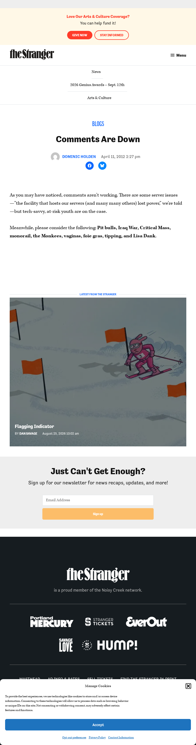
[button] (188, 686)
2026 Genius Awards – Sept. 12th (97, 84)
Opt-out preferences (74, 737)
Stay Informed (111, 35)
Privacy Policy (97, 737)
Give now (79, 35)
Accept (98, 725)
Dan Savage (28, 433)
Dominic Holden (79, 156)
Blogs (98, 124)
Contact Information (121, 737)
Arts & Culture (99, 97)
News (96, 71)
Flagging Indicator (34, 426)
